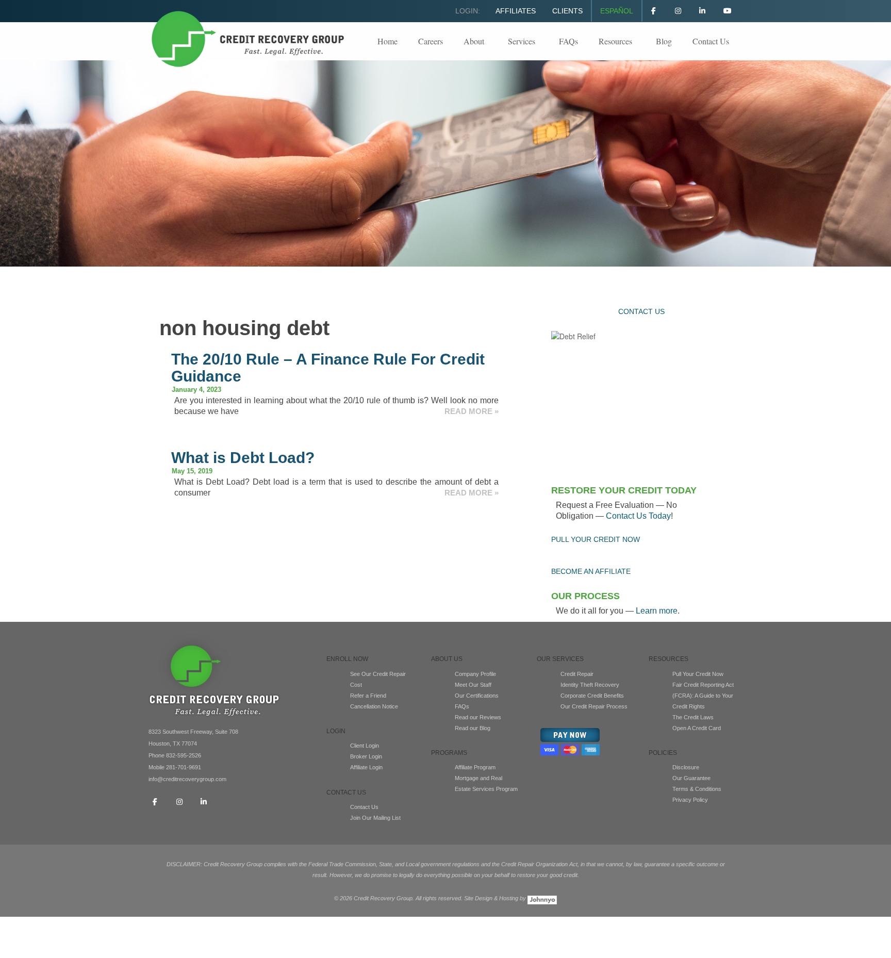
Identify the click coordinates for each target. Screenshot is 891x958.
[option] (445, 163)
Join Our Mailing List (375, 818)
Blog (664, 41)
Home (387, 41)
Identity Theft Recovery (589, 685)
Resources (615, 41)
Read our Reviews (478, 717)
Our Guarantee (691, 778)
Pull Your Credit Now (697, 674)
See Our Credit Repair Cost (378, 679)
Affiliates (516, 11)
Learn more (657, 610)
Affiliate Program (475, 767)
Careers (430, 41)
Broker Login (366, 756)
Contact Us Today (638, 515)
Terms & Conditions (696, 789)
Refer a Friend (368, 695)
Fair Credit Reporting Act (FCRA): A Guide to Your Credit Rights (703, 695)
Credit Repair (576, 674)
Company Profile (475, 674)
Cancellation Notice (374, 706)
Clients (567, 11)
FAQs (568, 41)
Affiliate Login (366, 767)
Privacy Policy (690, 800)
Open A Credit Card (696, 728)
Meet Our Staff (473, 685)
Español (616, 11)
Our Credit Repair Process (594, 706)
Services (521, 41)
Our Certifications (477, 695)
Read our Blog (472, 728)
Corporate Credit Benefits (592, 695)
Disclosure (685, 767)
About (474, 41)
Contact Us (710, 41)
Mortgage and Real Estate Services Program (486, 783)
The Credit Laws (693, 717)
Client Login (364, 745)
